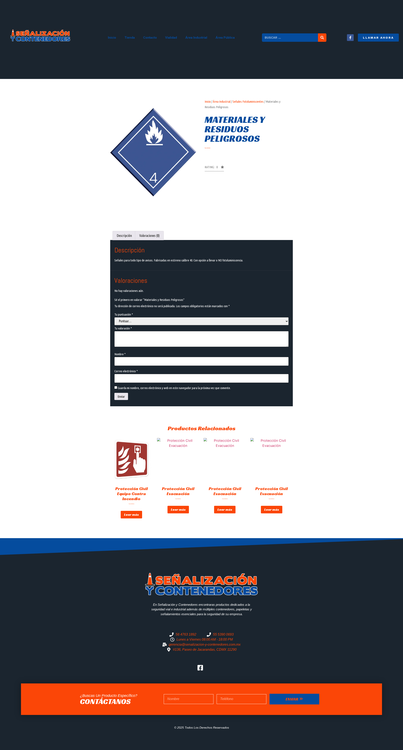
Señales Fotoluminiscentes (248, 101)
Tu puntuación (123, 314)
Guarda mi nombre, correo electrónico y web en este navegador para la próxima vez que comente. (174, 387)
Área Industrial (196, 37)
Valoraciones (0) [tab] (149, 235)
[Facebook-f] (350, 37)
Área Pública (225, 37)
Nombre (120, 354)
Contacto (150, 37)
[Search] (322, 37)
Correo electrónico (126, 371)
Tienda (129, 37)
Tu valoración (123, 328)
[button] (378, 38)
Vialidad (171, 37)
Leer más (131, 514)
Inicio (112, 37)
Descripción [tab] (124, 235)
